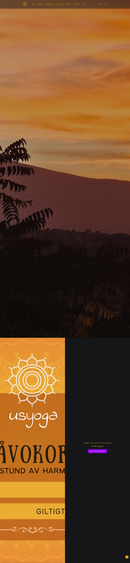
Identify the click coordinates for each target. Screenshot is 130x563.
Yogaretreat (60, 4)
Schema (68, 4)
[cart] (106, 4)
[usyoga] (25, 4)
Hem (33, 4)
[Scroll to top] (126, 557)
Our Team (76, 4)
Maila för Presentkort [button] (97, 451)
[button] (100, 4)
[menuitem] (33, 4)
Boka (84, 4)
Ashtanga (39, 4)
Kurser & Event (49, 4)
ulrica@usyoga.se (97, 446)
